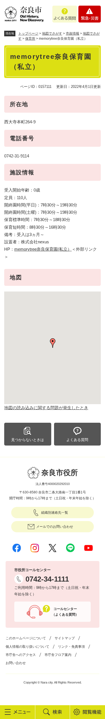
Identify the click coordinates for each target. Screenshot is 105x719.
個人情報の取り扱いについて (27, 647)
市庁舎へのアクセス (21, 655)
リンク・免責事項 (71, 647)
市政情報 (72, 33)
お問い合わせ (16, 663)
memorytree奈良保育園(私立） (43, 249)
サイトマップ (65, 638)
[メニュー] (17, 712)
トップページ (28, 33)
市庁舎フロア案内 (58, 655)
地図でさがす (52, 33)
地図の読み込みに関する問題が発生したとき (46, 407)
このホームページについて (26, 638)
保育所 (30, 39)
